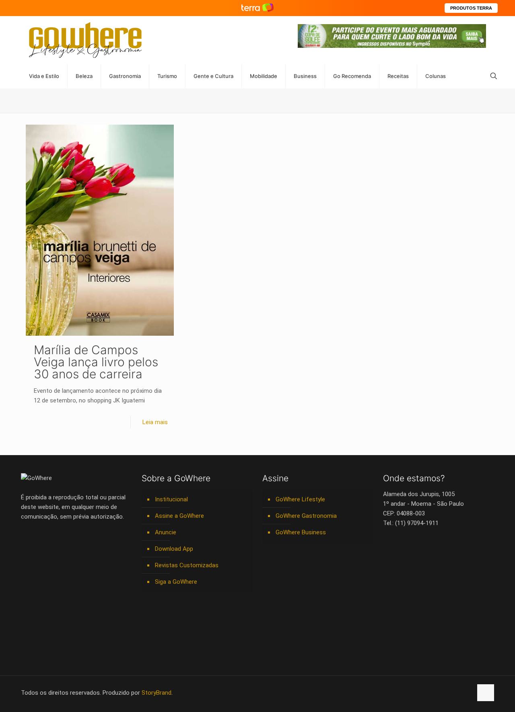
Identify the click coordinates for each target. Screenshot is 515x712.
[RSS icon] (458, 692)
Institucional (171, 499)
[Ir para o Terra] (257, 7)
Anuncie (165, 532)
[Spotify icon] (449, 692)
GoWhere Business (301, 532)
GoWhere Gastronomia (306, 515)
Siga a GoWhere (176, 581)
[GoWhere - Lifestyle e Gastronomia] (85, 40)
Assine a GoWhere (179, 515)
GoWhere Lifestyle (300, 499)
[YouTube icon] (424, 692)
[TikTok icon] (466, 692)
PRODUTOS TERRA (471, 8)
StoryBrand (156, 692)
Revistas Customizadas (186, 565)
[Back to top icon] (485, 692)
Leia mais (155, 422)
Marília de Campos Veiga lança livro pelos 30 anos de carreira (96, 362)
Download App (174, 548)
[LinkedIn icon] (432, 692)
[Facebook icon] (415, 692)
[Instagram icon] (441, 692)
